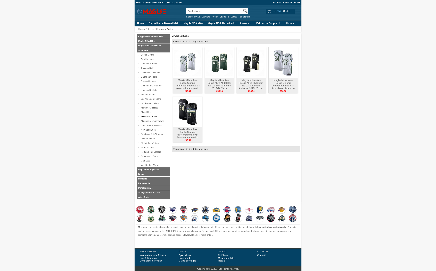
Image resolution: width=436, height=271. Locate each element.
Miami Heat (146, 112)
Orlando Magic (147, 139)
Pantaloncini (244, 17)
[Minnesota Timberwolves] (162, 218)
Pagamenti (184, 258)
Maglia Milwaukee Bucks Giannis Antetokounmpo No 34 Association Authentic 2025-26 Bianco (188, 85)
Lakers (189, 17)
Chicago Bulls (147, 68)
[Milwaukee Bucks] (151, 218)
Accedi (276, 2)
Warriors (206, 17)
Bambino (142, 179)
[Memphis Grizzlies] (293, 210)
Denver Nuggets (148, 81)
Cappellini (224, 17)
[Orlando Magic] (205, 218)
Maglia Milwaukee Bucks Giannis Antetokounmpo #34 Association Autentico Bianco (283, 85)
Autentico (245, 23)
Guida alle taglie (187, 260)
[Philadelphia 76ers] (216, 218)
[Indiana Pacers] (260, 210)
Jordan (215, 17)
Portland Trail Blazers (150, 152)
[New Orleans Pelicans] (173, 218)
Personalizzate (145, 188)
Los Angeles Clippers (150, 99)
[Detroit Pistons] (227, 210)
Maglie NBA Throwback (221, 23)
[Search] (245, 11)
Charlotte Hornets (148, 63)
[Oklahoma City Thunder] (194, 218)
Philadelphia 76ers (149, 143)
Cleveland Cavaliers (150, 72)
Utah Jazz (145, 161)
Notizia (221, 260)
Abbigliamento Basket (149, 192)
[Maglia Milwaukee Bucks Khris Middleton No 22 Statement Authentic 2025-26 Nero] (251, 62)
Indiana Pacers (147, 94)
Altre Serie (143, 197)
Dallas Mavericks (148, 77)
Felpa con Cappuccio (268, 23)
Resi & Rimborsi (148, 258)
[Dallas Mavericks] (205, 210)
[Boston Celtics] (151, 210)
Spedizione (185, 255)
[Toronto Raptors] (271, 218)
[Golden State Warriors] (238, 210)
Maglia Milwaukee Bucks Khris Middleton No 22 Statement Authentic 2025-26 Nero (251, 84)
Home (140, 23)
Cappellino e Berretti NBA (163, 23)
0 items (278, 11)
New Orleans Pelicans (151, 125)
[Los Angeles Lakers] (282, 210)
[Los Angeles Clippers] (271, 210)
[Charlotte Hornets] (173, 210)
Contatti (261, 255)
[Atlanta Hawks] (140, 210)
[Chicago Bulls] (184, 210)
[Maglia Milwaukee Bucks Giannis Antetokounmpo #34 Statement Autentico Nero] (187, 111)
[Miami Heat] (140, 218)
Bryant (197, 17)
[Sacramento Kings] (249, 218)
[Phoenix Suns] (227, 218)
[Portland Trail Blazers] (238, 218)
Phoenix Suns (147, 147)
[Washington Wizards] (293, 218)
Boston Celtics (147, 55)
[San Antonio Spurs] (260, 218)
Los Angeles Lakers (149, 103)
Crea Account (291, 2)
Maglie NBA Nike (193, 23)
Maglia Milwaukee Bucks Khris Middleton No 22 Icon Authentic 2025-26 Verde (219, 84)
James (234, 17)
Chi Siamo (223, 255)
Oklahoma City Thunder (151, 134)
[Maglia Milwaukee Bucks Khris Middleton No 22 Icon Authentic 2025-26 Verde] (219, 62)
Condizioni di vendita (151, 260)
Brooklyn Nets (147, 59)
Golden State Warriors (150, 86)
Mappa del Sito (226, 258)
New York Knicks (148, 130)
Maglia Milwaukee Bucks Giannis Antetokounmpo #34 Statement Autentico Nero (188, 134)
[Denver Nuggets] (216, 210)
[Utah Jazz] (282, 218)
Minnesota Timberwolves (152, 121)
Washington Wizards (150, 165)
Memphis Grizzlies (149, 108)
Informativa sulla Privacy (153, 255)
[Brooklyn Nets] (162, 210)
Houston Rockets (148, 90)
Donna (290, 23)
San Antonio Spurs (149, 156)
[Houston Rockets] (249, 210)
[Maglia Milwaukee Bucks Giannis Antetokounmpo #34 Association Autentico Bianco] (283, 62)
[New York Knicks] (184, 218)
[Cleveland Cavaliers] (194, 210)
